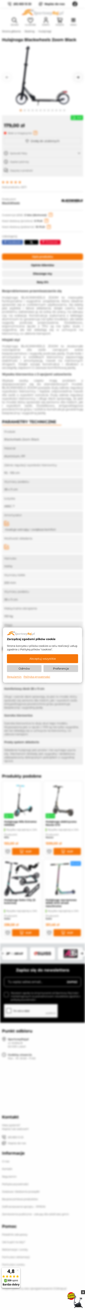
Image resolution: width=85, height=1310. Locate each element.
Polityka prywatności (37, 676)
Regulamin (14, 676)
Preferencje (61, 668)
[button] (7, 77)
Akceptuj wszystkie (42, 658)
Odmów (24, 668)
